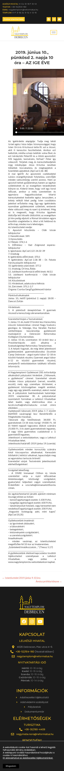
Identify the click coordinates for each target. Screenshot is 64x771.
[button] (14, 19)
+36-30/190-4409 (34, 729)
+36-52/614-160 (25, 651)
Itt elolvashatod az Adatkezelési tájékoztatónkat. (28, 757)
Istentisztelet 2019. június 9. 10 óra (21, 577)
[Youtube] (59, 19)
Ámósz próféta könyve (49, 581)
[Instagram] (54, 19)
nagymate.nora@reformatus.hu (34, 734)
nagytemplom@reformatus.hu (35, 656)
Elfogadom (11, 766)
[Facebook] (49, 19)
